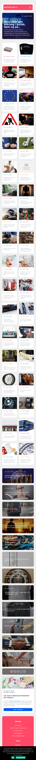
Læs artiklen (18, 709)
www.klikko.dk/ (19, 736)
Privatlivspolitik (20, 757)
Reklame (18, 745)
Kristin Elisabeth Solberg (25, 17)
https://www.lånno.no (16, 701)
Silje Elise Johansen (9, 692)
